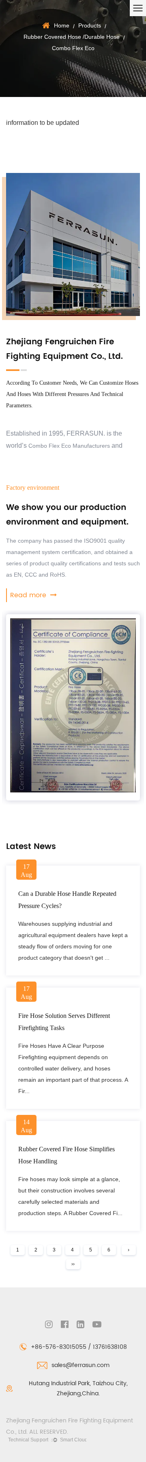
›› (73, 1264)
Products (89, 25)
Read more (29, 595)
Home (61, 25)
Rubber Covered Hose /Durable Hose (72, 37)
